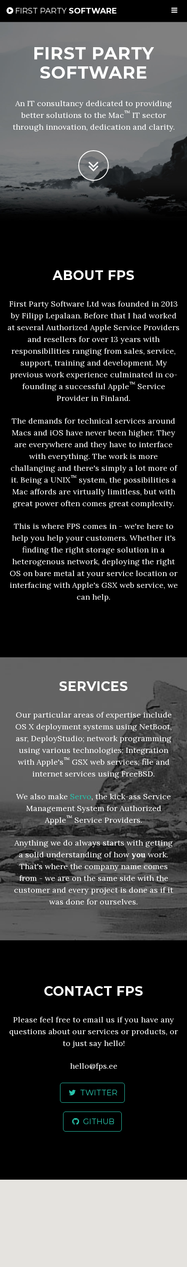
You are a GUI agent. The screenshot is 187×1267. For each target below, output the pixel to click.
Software (66, 11)
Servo (80, 796)
